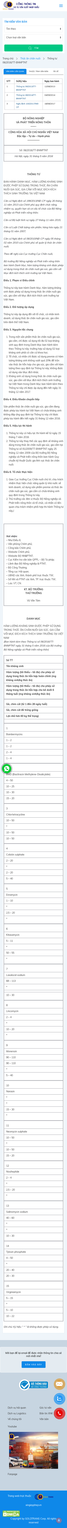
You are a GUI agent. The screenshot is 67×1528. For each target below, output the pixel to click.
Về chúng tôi (14, 1419)
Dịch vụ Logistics (17, 1413)
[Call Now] (6, 768)
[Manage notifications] (59, 1520)
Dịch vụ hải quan (17, 1407)
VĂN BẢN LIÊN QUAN (15, 71)
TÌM (36, 48)
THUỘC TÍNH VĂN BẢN (38, 71)
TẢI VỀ (55, 71)
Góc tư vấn (45, 1407)
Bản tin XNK (46, 1413)
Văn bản (44, 1419)
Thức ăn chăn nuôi (30, 58)
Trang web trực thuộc (19, 1495)
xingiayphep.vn (34, 1505)
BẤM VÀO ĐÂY (33, 1364)
